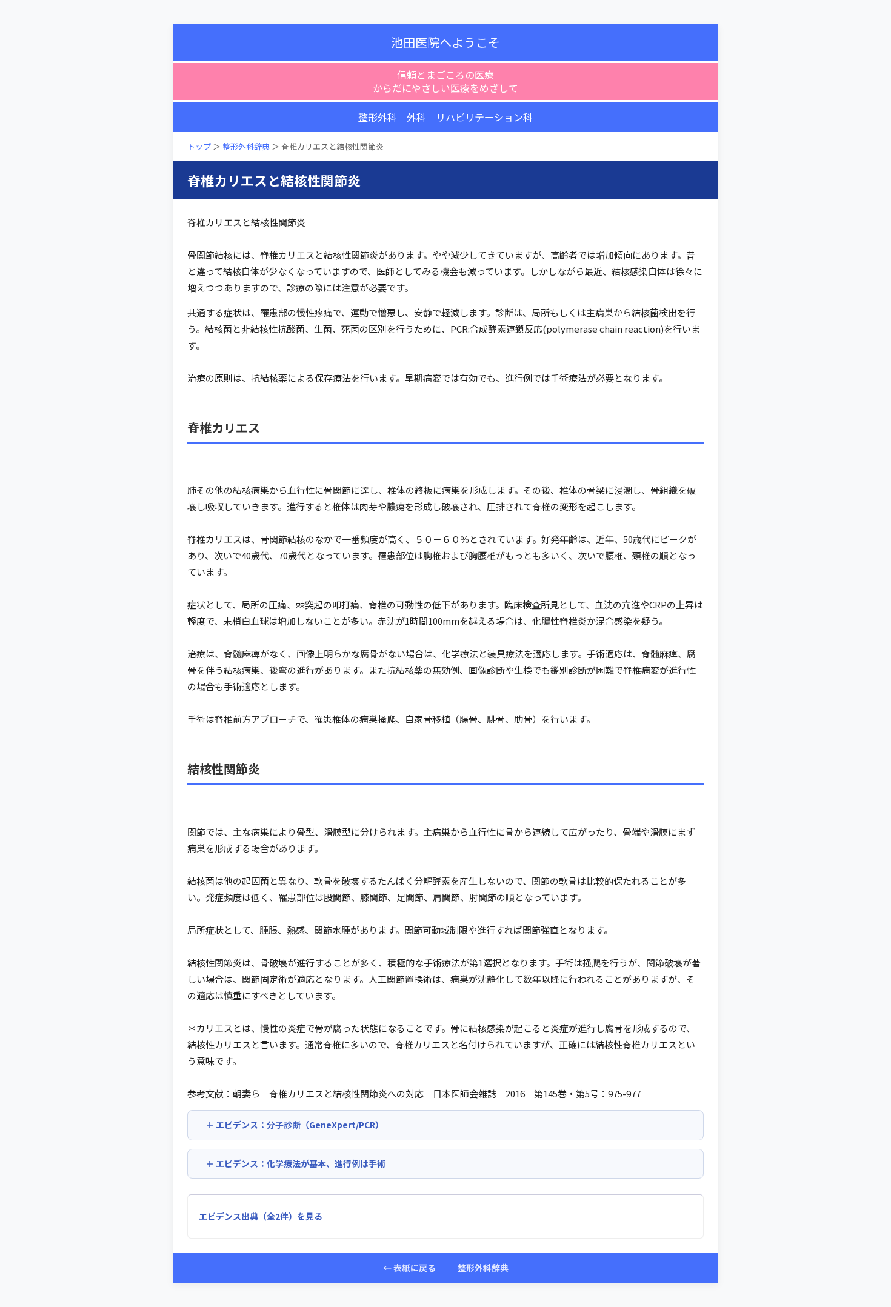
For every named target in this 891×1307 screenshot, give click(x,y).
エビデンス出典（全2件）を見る (260, 1216)
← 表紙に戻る (409, 1268)
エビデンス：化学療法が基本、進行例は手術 (300, 1163)
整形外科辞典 (246, 146)
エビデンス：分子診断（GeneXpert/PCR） (300, 1125)
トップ (199, 146)
